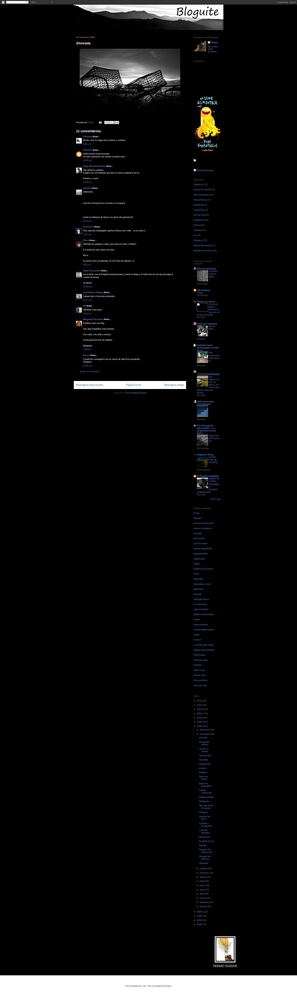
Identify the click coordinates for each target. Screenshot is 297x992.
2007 (200, 916)
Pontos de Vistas (206, 301)
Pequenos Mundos (203, 250)
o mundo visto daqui (203, 644)
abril (202, 894)
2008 (200, 911)
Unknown (87, 150)
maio (202, 889)
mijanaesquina (201, 624)
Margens (198, 240)
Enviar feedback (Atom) (135, 393)
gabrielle (87, 188)
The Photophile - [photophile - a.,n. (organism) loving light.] (206, 429)
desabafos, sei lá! (202, 584)
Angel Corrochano (92, 270)
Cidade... (203, 845)
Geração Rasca (201, 599)
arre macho (199, 538)
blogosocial (199, 558)
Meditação (204, 801)
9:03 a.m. (87, 265)
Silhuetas (203, 863)
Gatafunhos (199, 220)
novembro (205, 734)
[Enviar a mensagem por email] (105, 122)
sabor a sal (199, 670)
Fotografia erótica (204, 743)
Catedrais (198, 184)
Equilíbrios (199, 204)
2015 (200, 701)
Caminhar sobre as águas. (213, 274)
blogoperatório (201, 553)
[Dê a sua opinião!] (108, 122)
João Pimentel (201, 609)
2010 (200, 722)
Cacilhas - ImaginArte (205, 824)
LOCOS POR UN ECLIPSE (213, 460)
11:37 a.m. (88, 300)
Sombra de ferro (204, 817)
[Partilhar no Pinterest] (117, 122)
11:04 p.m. (88, 182)
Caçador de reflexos (205, 857)
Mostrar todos (215, 499)
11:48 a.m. (88, 366)
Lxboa (197, 619)
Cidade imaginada (205, 791)
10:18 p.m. (88, 160)
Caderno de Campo (203, 568)
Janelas (197, 230)
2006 (200, 920)
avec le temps (200, 543)
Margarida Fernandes (93, 319)
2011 (199, 717)
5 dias (197, 513)
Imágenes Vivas (205, 454)
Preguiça (203, 812)
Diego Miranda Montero (94, 166)
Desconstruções (201, 194)
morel (196, 634)
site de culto (199, 675)
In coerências (200, 604)
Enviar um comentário (90, 371)
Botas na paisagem (205, 784)
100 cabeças (203, 290)
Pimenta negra (201, 660)
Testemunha (205, 755)
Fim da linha (200, 215)
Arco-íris (203, 737)
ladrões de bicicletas (204, 614)
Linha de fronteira (204, 831)
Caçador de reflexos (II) (206, 850)
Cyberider (198, 579)
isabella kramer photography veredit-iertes (208, 347)
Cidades (203, 772)
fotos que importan (207, 323)
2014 (200, 705)
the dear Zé (88, 227)
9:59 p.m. (87, 144)
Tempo (200, 293)
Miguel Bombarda (202, 245)
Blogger (168, 986)
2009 (200, 726)
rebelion (198, 665)
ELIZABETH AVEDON (208, 476)
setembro (205, 872)
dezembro (205, 729)
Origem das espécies (204, 650)
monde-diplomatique (204, 629)
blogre (197, 563)
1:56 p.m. (87, 313)
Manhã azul (205, 764)
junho (203, 885)
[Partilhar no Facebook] (114, 122)
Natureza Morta (203, 777)
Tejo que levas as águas (206, 806)
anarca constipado (203, 528)
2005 (200, 924)
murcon (197, 639)
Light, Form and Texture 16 (214, 438)
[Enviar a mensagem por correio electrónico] (100, 122)
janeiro (203, 906)
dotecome (198, 589)
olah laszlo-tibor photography (205, 402)
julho (202, 881)
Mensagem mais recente (89, 385)
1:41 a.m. (87, 234)
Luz (195, 235)
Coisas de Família (202, 189)
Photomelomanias (206, 268)
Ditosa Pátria (200, 200)
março (203, 898)
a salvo (202, 768)
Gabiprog (87, 136)
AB (84, 306)
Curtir (196, 574)
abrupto (197, 518)
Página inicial (133, 385)
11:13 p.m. (88, 221)
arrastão (198, 533)
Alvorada (203, 759)
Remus (86, 355)
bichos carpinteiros (203, 548)
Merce (86, 240)
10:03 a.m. (88, 287)
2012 (200, 713)
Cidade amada (206, 797)
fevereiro (204, 902)
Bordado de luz (206, 841)
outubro (204, 868)
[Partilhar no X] (111, 122)
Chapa (214, 42)
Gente (197, 225)
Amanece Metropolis (204, 523)
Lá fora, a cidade (204, 750)
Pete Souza (199, 655)
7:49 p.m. (87, 349)
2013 (200, 709)
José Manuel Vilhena (93, 292)
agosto (203, 877)
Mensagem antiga (174, 385)
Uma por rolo (200, 685)
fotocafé (198, 594)
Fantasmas (199, 210)
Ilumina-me (204, 837)
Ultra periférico (201, 680)
